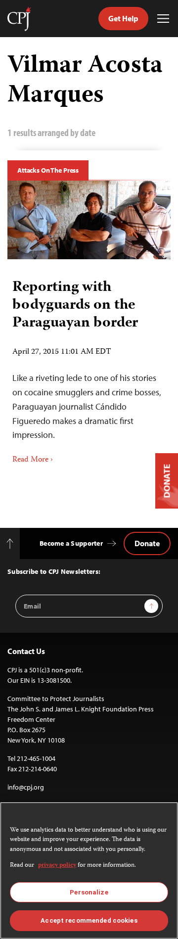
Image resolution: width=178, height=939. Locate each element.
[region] (89, 870)
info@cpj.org (25, 787)
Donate (147, 543)
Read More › (32, 460)
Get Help (123, 18)
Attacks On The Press (48, 170)
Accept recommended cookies (89, 920)
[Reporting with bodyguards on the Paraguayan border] (89, 220)
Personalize (89, 892)
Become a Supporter (71, 543)
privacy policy (57, 865)
